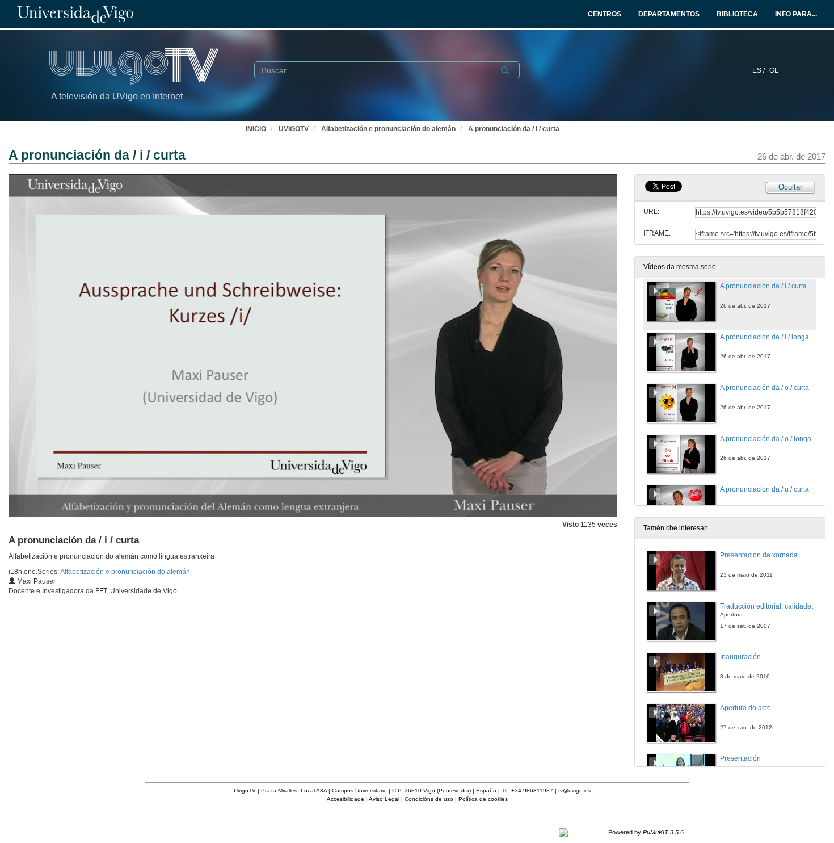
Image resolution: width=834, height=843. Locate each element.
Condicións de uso (429, 799)
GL (773, 70)
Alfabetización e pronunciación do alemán (388, 129)
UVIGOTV (294, 129)
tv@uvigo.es (574, 790)
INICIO (256, 129)
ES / (759, 70)
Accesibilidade (345, 799)
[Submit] (505, 70)
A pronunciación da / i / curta (513, 129)
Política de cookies (483, 799)
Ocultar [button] (790, 187)
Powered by (646, 832)
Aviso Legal (384, 799)
